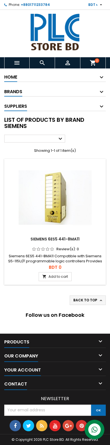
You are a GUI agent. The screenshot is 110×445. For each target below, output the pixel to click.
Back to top (88, 300)
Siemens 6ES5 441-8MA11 (55, 239)
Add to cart (55, 276)
